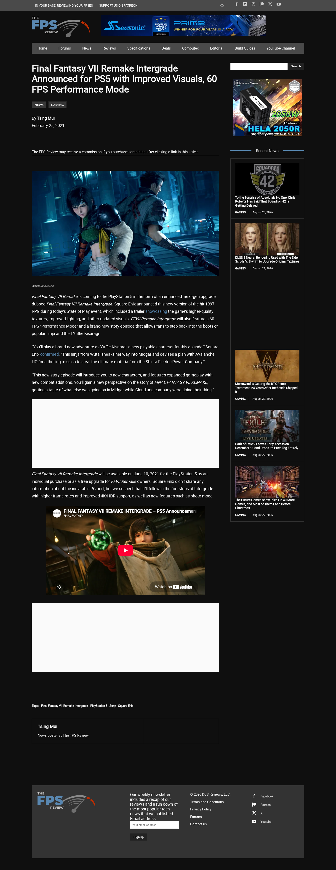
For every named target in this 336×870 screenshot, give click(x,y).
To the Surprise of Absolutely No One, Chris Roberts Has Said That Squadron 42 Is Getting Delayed (265, 201)
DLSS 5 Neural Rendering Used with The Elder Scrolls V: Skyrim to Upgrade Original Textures (267, 259)
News (39, 105)
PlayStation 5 (98, 706)
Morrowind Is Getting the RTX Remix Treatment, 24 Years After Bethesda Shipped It (266, 387)
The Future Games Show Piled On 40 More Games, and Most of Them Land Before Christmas (265, 504)
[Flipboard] (245, 4)
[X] (270, 4)
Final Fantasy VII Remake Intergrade (64, 706)
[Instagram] (253, 4)
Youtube (266, 822)
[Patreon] (262, 4)
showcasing (156, 311)
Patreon (266, 805)
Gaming (57, 105)
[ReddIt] (85, 137)
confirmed (49, 354)
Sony (112, 706)
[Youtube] (279, 4)
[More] (117, 137)
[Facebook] (236, 4)
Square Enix (125, 706)
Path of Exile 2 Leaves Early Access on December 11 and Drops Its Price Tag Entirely (266, 446)
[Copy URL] (106, 137)
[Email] (95, 137)
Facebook (267, 796)
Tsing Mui (46, 118)
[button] (222, 5)
